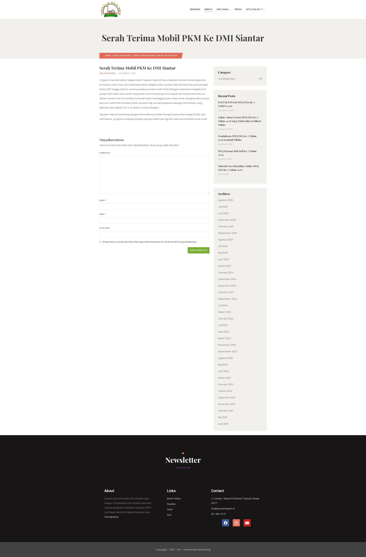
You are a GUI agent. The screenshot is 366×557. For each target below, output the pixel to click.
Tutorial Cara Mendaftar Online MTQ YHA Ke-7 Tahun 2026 (238, 168)
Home (108, 55)
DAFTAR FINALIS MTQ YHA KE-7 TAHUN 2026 (236, 104)
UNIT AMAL (222, 9)
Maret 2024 (224, 312)
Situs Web (104, 228)
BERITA (208, 9)
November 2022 (227, 345)
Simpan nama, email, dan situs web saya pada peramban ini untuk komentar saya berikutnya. (150, 241)
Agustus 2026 (225, 200)
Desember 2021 (226, 397)
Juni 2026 (223, 213)
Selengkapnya (111, 517)
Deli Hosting (203, 549)
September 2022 (227, 351)
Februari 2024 (226, 318)
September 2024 (227, 299)
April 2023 (223, 331)
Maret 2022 (224, 377)
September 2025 (227, 233)
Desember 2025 (227, 220)
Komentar (105, 153)
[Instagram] (236, 522)
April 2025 (223, 259)
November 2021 (226, 404)
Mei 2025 (223, 252)
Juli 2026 (223, 206)
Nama (102, 200)
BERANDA (195, 9)
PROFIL (238, 9)
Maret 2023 (224, 338)
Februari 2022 (225, 384)
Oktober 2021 (225, 410)
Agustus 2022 (225, 358)
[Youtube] (247, 522)
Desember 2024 (227, 279)
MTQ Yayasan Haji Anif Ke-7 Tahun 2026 (237, 153)
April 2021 (223, 424)
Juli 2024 (223, 305)
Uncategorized (122, 55)
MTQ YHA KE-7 (254, 9)
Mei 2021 (222, 417)
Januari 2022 (225, 391)
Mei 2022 (223, 364)
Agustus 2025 (225, 239)
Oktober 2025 (226, 226)
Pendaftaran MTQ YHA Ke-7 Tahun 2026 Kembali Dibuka (237, 138)
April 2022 (223, 371)
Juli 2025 (223, 246)
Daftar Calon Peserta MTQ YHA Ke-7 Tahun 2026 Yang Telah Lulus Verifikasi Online (239, 121)
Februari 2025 (225, 272)
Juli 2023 (222, 325)
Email (102, 214)
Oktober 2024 (226, 292)
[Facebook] (225, 522)
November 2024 (227, 285)
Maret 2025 (224, 266)
